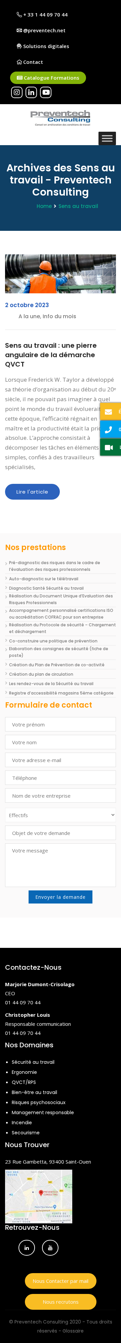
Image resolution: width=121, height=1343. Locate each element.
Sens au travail (78, 206)
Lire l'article (32, 491)
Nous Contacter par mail (60, 1280)
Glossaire (73, 1331)
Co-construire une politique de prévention (53, 641)
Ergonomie (24, 1072)
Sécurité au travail (33, 1062)
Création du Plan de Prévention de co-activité (57, 665)
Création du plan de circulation (41, 674)
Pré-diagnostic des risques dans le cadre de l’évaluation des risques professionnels (54, 566)
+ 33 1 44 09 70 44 (45, 14)
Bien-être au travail (34, 1092)
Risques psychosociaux (39, 1102)
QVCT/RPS (24, 1082)
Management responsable (43, 1112)
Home (44, 206)
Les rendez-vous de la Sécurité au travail (51, 683)
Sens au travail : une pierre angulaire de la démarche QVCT (51, 355)
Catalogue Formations (51, 77)
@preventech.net (44, 30)
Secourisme (26, 1132)
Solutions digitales (45, 46)
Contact (32, 61)
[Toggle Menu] (107, 138)
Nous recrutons (61, 1301)
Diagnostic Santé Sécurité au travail (46, 588)
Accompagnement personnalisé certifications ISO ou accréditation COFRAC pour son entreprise (61, 613)
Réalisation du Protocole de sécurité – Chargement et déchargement (62, 628)
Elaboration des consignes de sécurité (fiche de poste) (58, 652)
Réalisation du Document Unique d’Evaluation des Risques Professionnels (61, 599)
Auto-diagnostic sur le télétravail (43, 579)
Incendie (22, 1122)
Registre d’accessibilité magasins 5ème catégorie (61, 693)
